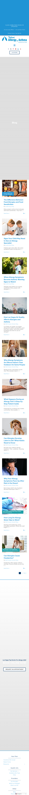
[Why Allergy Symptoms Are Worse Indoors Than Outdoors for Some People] (14, 348)
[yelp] (20, 49)
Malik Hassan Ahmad (10, 324)
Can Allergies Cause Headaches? (14, 543)
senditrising (8, 206)
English (19, 793)
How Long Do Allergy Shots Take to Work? (14, 504)
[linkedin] (18, 49)
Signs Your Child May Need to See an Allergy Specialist (14, 225)
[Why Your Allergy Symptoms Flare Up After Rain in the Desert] (14, 466)
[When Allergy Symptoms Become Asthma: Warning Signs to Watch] (14, 265)
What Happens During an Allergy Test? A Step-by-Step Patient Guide (14, 385)
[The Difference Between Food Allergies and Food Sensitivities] (14, 188)
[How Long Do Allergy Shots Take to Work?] (14, 505)
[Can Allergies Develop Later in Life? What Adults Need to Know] (14, 426)
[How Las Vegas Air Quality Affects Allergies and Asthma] (14, 305)
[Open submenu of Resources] (24, 764)
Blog (13, 206)
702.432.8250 (18, 29)
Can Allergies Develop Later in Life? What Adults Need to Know (14, 425)
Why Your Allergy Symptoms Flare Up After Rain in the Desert (14, 465)
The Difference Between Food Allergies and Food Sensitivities (14, 186)
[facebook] (8, 49)
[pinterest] (13, 49)
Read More (6, 213)
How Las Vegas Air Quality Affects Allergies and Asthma (14, 304)
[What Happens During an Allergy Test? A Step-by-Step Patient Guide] (14, 387)
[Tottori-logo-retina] (14, 36)
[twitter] (10, 49)
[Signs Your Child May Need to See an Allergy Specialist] (14, 227)
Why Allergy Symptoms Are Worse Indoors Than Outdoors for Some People (14, 346)
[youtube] (15, 49)
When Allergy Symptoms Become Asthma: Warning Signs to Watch (14, 263)
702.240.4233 (7, 29)
